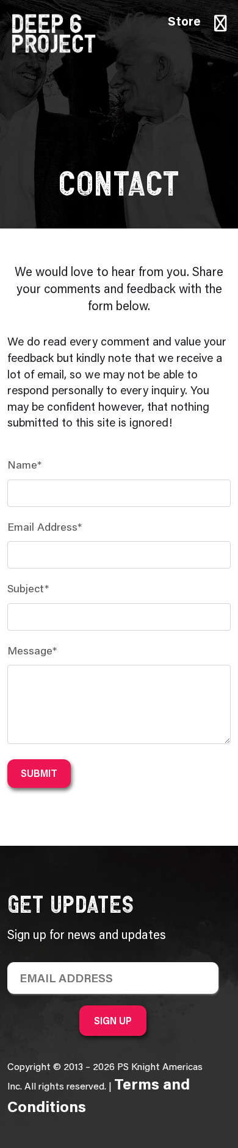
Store (184, 22)
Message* (32, 652)
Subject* (28, 589)
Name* (24, 466)
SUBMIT (39, 773)
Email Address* (44, 528)
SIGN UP (113, 1020)
